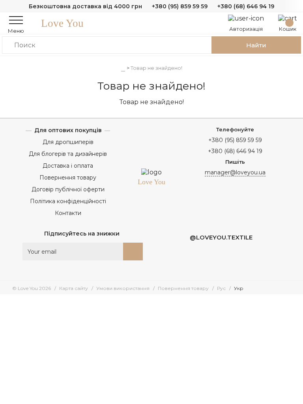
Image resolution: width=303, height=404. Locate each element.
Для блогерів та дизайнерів (68, 153)
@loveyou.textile (221, 237)
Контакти (68, 213)
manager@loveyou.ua (235, 172)
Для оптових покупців (68, 130)
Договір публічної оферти (68, 189)
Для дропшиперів (68, 142)
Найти (256, 45)
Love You (62, 23)
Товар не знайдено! (156, 68)
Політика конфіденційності (68, 201)
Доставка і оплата (68, 165)
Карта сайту (73, 288)
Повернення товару (67, 177)
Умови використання (123, 288)
